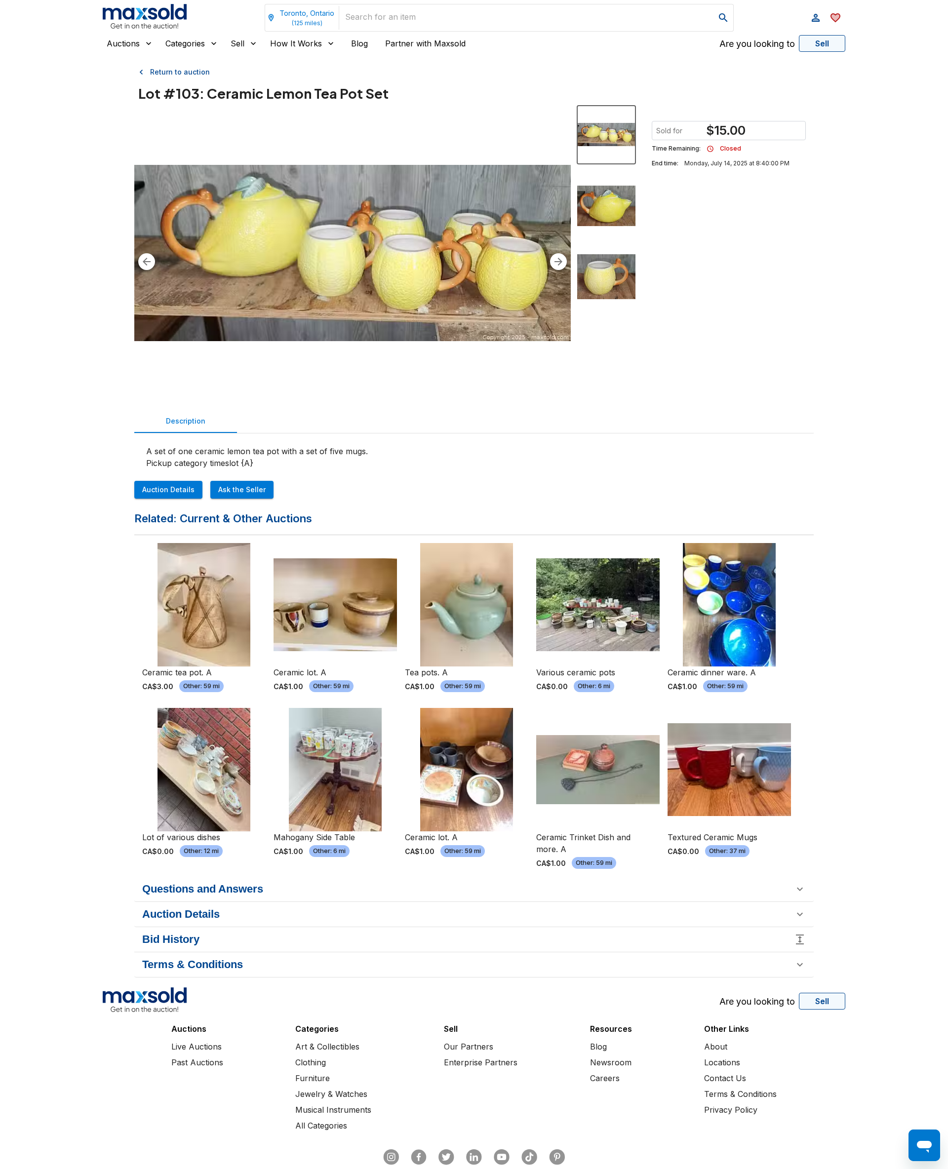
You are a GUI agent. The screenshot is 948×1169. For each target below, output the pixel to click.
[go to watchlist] (835, 18)
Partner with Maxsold (425, 43)
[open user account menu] (816, 18)
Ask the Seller (242, 489)
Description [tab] (185, 421)
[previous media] (146, 261)
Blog (359, 43)
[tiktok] (529, 1157)
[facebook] (419, 1157)
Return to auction (180, 72)
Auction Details (168, 489)
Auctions (123, 43)
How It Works (296, 43)
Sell (237, 43)
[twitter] (446, 1157)
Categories (185, 43)
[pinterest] (557, 1157)
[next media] (558, 261)
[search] (723, 18)
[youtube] (502, 1157)
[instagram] (391, 1157)
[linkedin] (474, 1157)
